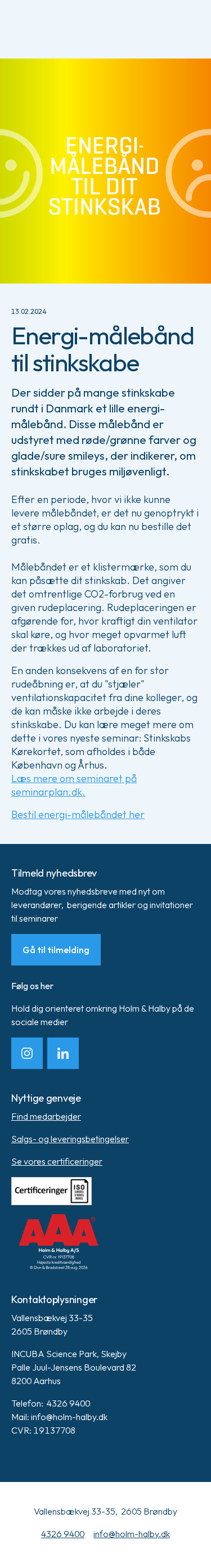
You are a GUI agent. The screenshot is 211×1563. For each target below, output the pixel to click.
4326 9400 (62, 1533)
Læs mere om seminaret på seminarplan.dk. (74, 785)
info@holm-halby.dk (131, 1533)
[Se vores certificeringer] (105, 1191)
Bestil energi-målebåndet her (78, 814)
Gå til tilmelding (56, 949)
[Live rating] (105, 1242)
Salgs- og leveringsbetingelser (70, 1138)
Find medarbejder (46, 1116)
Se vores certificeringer (56, 1161)
